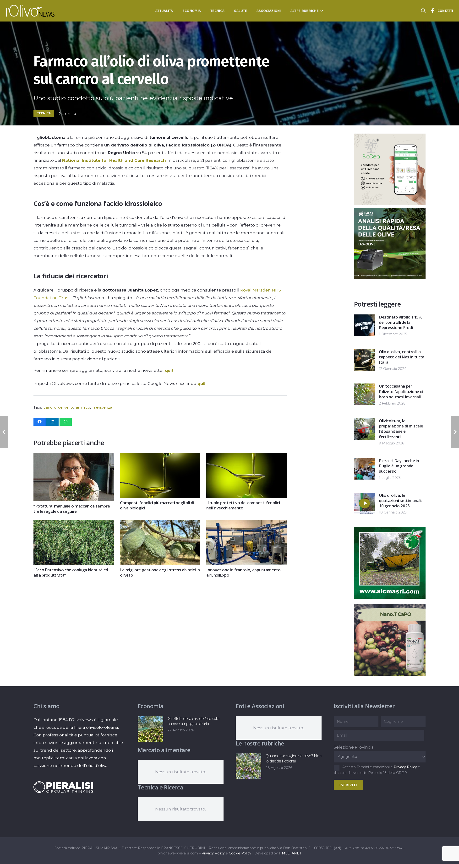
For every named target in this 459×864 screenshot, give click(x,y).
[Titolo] (432, 11)
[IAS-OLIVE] (390, 277)
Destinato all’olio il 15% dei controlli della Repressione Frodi (400, 322)
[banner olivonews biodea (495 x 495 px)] (390, 203)
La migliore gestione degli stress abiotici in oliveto (160, 572)
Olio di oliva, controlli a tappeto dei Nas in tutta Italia (401, 357)
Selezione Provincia (354, 747)
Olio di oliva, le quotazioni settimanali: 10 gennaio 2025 (400, 500)
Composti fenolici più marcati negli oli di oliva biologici (157, 505)
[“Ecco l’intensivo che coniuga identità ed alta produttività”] (73, 523)
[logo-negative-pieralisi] (63, 787)
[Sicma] (390, 597)
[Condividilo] (39, 422)
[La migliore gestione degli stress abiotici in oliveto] (160, 523)
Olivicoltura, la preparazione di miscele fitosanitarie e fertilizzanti (401, 428)
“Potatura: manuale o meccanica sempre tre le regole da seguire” (71, 508)
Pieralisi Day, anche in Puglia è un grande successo (399, 466)
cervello (65, 407)
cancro (50, 407)
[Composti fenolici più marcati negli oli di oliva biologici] (160, 456)
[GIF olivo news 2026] (390, 674)
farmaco (82, 407)
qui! (169, 370)
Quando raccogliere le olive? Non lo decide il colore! (293, 758)
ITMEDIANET (290, 853)
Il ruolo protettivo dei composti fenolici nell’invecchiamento (243, 505)
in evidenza (102, 407)
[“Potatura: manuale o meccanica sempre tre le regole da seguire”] (73, 456)
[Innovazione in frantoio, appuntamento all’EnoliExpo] (246, 523)
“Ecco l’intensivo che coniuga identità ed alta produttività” (70, 572)
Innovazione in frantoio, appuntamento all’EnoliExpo (243, 572)
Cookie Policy (240, 853)
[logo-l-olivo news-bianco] (30, 11)
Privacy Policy (405, 767)
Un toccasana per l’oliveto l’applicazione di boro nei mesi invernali (401, 391)
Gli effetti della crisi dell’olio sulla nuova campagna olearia (193, 721)
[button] (321, 11)
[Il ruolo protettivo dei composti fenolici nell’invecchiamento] (246, 456)
